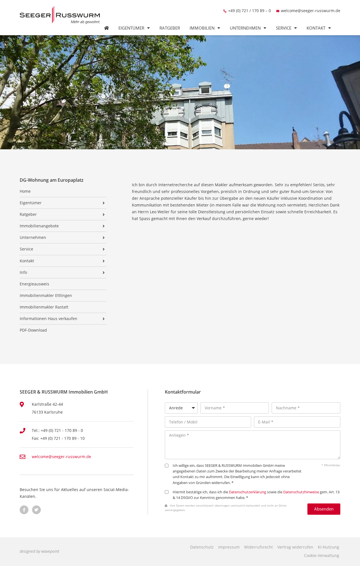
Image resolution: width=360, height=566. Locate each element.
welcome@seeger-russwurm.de (310, 10)
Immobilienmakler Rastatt (44, 307)
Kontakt (316, 28)
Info (23, 272)
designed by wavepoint (39, 551)
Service (283, 28)
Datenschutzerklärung (247, 492)
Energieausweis (34, 284)
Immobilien (202, 28)
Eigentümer (131, 28)
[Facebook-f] (24, 509)
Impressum (229, 547)
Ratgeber (169, 28)
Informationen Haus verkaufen (48, 318)
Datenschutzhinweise (301, 492)
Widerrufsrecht (258, 547)
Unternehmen (245, 28)
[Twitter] (36, 509)
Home (25, 191)
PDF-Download (33, 330)
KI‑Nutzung (328, 547)
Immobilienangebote (39, 226)
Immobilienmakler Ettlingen (46, 295)
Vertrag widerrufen (295, 547)
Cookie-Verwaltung (321, 555)
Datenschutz (202, 547)
